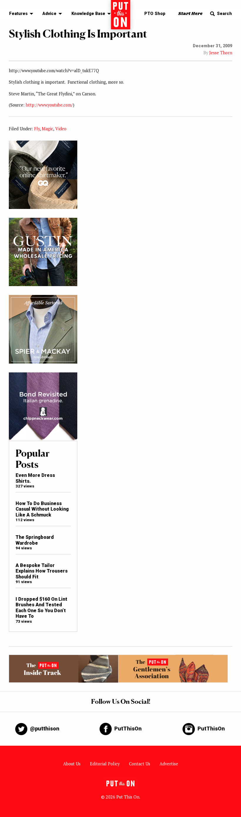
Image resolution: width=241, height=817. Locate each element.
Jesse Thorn (220, 52)
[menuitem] (19, 14)
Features (18, 13)
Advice (49, 13)
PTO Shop (154, 13)
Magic (47, 128)
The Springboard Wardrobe (35, 540)
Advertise (169, 764)
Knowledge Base (88, 13)
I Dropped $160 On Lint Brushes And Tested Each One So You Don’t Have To (41, 607)
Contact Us (139, 764)
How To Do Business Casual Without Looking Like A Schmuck (42, 509)
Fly (37, 128)
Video (60, 128)
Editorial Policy (105, 764)
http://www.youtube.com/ (49, 105)
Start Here (190, 14)
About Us (72, 764)
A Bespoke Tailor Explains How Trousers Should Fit (42, 571)
